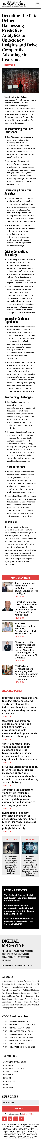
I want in (19, 1109)
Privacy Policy (28, 1114)
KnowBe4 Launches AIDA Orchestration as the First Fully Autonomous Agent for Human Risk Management (26, 608)
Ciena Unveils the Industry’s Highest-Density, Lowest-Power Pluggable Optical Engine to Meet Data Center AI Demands (26, 650)
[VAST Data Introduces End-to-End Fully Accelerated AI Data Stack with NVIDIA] (7, 627)
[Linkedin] (15, 1119)
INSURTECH (6, 716)
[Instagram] (10, 1119)
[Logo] (19, 4)
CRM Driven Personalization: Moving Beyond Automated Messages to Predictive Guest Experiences (26, 673)
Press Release (20, 596)
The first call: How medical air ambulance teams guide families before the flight (26, 588)
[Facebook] (4, 1119)
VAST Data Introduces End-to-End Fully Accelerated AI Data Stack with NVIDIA (19, 921)
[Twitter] (21, 1119)
